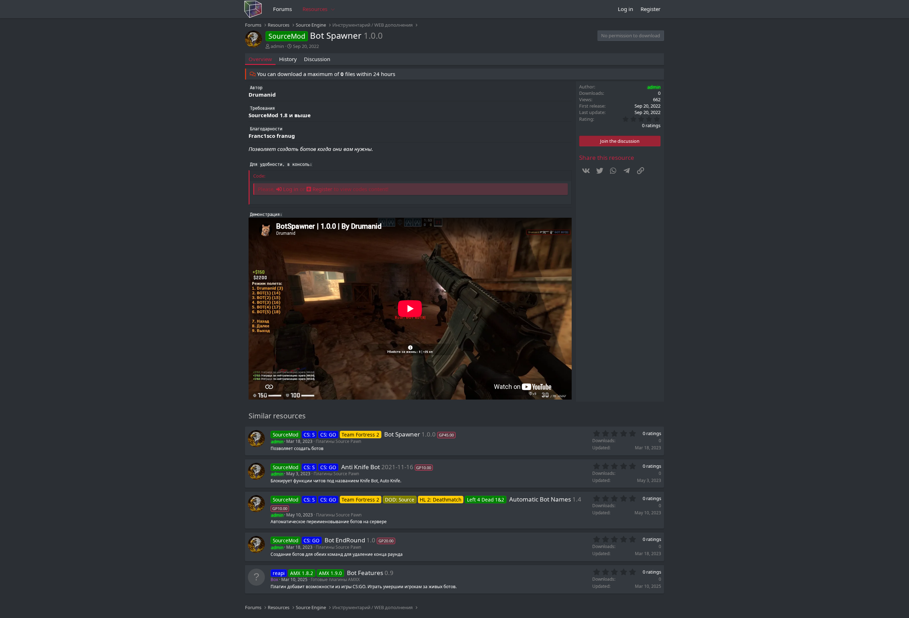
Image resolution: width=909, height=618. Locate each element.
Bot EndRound (345, 540)
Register (321, 189)
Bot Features (365, 573)
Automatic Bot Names (540, 499)
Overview (260, 59)
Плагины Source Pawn (338, 441)
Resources (315, 8)
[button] (333, 9)
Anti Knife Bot (360, 467)
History (288, 59)
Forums (282, 8)
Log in (290, 189)
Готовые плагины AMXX (335, 579)
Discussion (317, 59)
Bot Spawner (402, 434)
